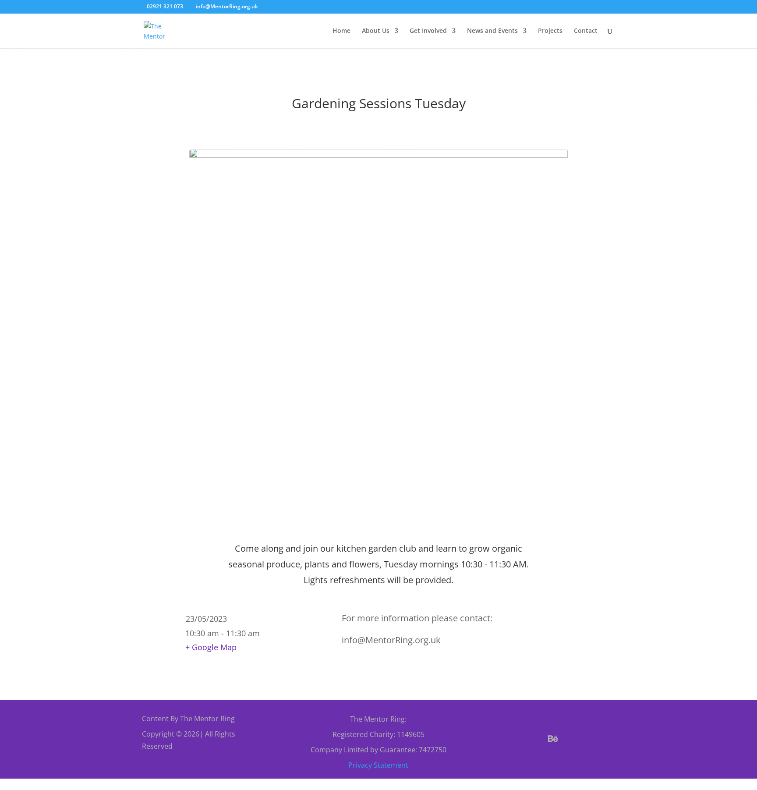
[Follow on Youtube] (595, 738)
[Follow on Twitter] (532, 738)
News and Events (492, 31)
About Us (375, 31)
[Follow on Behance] (553, 738)
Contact (586, 31)
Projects (550, 31)
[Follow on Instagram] (574, 738)
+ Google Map (211, 647)
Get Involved (428, 31)
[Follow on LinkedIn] (555, 760)
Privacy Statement (378, 765)
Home (341, 31)
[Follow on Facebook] (511, 738)
